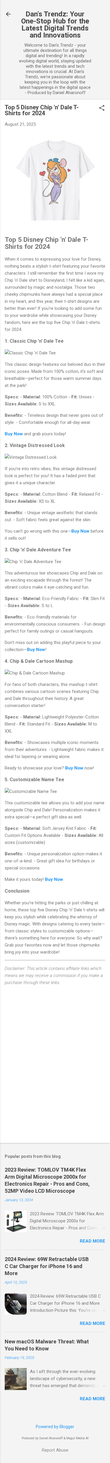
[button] (101, 108)
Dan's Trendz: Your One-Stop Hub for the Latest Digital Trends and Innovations (55, 24)
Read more (92, 1241)
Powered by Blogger (55, 1426)
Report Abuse (55, 1450)
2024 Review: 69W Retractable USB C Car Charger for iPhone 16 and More (47, 1266)
